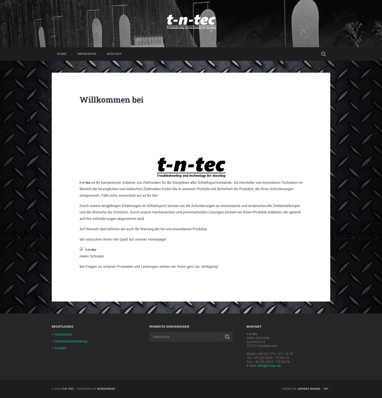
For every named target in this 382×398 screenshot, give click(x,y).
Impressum (86, 54)
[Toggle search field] (323, 54)
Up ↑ (327, 388)
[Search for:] (191, 337)
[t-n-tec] (191, 23)
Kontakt (114, 54)
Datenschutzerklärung (71, 341)
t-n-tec (68, 388)
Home (62, 54)
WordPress (106, 388)
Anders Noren (308, 388)
